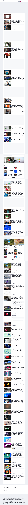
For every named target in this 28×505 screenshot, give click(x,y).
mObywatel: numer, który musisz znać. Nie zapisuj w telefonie (21, 167)
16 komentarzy (13, 190)
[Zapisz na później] (22, 18)
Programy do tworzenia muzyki (6, 487)
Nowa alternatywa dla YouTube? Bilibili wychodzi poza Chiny (17, 194)
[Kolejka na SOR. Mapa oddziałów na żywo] (7, 351)
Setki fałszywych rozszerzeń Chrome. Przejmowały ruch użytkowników (18, 164)
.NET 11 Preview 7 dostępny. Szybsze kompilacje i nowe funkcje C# (16, 423)
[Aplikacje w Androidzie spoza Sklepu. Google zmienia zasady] (7, 139)
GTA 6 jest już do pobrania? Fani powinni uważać (17, 50)
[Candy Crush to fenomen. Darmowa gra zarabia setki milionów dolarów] (7, 373)
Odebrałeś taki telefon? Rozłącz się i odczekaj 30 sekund (17, 412)
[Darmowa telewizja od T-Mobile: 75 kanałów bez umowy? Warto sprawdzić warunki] (7, 329)
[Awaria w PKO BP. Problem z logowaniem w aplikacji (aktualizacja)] (7, 293)
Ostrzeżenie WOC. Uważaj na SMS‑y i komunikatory (16, 282)
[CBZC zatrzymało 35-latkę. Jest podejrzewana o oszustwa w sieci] (7, 111)
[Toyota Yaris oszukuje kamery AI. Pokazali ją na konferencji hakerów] (15, 250)
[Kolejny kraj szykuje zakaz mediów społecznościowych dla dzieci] (7, 27)
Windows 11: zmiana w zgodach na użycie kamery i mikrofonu (17, 298)
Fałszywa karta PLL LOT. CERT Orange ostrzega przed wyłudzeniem (16, 276)
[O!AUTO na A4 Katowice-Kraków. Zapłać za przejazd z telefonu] (15, 253)
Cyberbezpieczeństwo (16, 488)
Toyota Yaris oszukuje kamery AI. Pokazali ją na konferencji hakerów (21, 249)
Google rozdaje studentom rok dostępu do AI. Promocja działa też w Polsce (17, 83)
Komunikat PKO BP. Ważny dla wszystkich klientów (17, 233)
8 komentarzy (13, 435)
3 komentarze (13, 102)
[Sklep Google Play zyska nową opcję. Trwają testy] (7, 460)
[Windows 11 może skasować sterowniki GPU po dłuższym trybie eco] (7, 222)
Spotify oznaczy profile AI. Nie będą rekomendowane (17, 428)
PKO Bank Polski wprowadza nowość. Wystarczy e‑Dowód (16, 362)
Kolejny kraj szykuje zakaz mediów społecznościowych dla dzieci (17, 27)
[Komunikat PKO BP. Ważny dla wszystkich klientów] (7, 233)
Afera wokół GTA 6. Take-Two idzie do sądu (17, 134)
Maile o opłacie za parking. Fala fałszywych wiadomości (10, 256)
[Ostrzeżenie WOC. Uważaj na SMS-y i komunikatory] (7, 282)
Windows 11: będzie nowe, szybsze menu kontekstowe (17, 340)
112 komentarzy (14, 315)
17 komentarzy (13, 402)
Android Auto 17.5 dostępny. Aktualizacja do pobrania (8, 246)
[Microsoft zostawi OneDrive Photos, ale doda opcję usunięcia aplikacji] (7, 439)
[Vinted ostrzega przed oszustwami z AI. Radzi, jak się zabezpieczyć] (7, 72)
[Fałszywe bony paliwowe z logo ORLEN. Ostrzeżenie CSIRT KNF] (15, 174)
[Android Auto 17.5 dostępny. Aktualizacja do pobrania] (9, 242)
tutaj (16, 503)
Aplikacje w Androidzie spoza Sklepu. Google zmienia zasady (17, 139)
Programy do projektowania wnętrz (7, 488)
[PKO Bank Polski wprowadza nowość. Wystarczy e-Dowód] (7, 362)
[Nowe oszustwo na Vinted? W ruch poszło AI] (7, 211)
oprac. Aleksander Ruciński (19, 306)
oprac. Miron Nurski (18, 98)
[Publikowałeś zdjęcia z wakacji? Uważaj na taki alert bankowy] (7, 390)
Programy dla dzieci (5, 490)
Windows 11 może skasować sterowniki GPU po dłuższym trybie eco (16, 222)
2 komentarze (13, 18)
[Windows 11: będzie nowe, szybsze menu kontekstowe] (7, 340)
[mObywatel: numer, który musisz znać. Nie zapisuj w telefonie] (15, 168)
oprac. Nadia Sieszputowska (19, 192)
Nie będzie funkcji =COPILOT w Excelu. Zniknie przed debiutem (17, 128)
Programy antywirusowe (6, 489)
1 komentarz (13, 85)
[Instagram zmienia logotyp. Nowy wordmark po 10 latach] (7, 477)
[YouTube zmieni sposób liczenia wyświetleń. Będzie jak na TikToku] (7, 357)
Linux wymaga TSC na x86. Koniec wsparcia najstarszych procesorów (17, 401)
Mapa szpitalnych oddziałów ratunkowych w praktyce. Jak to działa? (16, 335)
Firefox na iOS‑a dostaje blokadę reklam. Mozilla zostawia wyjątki (17, 384)
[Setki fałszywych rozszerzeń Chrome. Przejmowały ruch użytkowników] (19, 160)
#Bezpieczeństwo (7, 155)
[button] (24, 1)
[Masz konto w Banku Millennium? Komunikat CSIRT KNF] (7, 368)
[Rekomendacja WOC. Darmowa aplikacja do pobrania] (7, 44)
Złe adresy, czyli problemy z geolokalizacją (18, 246)
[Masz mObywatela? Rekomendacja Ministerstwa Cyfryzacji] (7, 314)
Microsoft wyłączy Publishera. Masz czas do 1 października (17, 455)
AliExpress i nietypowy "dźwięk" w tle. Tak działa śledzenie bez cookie (17, 106)
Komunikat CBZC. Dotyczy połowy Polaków (17, 287)
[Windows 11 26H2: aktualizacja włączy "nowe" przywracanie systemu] (15, 171)
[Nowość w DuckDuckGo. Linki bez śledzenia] (7, 471)
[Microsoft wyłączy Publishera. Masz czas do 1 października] (7, 455)
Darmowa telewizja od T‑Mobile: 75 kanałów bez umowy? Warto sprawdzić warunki (17, 329)
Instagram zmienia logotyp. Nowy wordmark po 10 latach (17, 477)
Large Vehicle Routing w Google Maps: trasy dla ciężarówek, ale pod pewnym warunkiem (11, 253)
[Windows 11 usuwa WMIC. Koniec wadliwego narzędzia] (7, 395)
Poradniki (14, 486)
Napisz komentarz (14, 23)
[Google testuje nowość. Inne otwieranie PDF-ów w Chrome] (7, 466)
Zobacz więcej (14, 177)
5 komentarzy (13, 223)
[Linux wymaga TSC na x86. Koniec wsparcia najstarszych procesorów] (7, 401)
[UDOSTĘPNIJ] (23, 18)
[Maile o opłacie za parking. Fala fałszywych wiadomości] (5, 257)
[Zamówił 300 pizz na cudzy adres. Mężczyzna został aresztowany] (7, 55)
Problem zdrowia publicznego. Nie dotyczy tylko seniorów (17, 22)
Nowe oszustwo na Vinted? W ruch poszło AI (17, 211)
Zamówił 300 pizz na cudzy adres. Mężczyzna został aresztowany (17, 55)
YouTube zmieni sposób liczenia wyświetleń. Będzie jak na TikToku (17, 357)
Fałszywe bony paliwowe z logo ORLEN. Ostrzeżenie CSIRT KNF (20, 174)
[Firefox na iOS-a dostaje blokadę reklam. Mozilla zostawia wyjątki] (7, 384)
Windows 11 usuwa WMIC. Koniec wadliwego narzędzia (17, 395)
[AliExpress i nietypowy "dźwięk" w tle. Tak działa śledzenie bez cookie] (7, 106)
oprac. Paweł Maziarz (18, 81)
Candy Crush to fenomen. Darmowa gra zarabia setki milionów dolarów (16, 373)
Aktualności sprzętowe (16, 487)
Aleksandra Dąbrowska (18, 20)
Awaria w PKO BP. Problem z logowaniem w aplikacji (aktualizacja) (16, 293)
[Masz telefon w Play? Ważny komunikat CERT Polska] (7, 434)
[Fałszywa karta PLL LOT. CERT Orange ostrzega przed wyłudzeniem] (7, 276)
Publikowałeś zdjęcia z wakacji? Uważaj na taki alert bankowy (17, 390)
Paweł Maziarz (17, 48)
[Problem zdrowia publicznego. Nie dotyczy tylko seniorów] (7, 22)
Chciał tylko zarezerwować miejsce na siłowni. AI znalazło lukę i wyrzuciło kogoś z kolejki (17, 417)
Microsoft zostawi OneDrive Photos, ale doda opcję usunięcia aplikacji (17, 439)
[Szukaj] (15, 1)
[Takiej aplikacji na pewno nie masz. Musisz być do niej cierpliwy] (7, 346)
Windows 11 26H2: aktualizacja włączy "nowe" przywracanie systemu (21, 171)
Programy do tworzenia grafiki (6, 491)
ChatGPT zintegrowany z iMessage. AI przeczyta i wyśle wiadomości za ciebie (17, 100)
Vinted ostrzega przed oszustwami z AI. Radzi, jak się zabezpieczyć (17, 72)
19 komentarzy (13, 413)
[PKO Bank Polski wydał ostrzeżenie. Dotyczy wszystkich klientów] (7, 78)
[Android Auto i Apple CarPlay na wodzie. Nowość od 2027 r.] (15, 257)
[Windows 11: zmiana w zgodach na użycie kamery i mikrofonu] (7, 298)
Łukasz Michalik (16, 247)
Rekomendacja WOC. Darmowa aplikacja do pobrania (17, 44)
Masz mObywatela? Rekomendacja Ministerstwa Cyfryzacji (17, 314)
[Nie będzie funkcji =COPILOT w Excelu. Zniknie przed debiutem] (7, 128)
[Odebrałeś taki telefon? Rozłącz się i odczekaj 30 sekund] (7, 412)
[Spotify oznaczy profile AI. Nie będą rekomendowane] (7, 428)
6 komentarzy (13, 74)
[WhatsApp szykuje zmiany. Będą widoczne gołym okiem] (7, 216)
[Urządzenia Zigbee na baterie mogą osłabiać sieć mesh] (7, 406)
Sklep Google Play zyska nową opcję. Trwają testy (17, 460)
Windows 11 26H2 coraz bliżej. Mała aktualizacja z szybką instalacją (17, 16)
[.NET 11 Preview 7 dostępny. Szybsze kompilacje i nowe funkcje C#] (7, 423)
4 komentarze (13, 184)
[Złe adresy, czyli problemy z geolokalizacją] (19, 242)
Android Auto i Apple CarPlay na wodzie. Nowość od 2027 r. (20, 256)
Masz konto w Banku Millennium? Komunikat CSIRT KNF (17, 368)
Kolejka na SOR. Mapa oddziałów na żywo (17, 351)
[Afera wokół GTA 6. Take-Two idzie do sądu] (7, 134)
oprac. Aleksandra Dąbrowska (19, 214)
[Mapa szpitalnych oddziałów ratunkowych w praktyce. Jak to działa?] (7, 335)
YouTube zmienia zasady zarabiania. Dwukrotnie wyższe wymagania (17, 445)
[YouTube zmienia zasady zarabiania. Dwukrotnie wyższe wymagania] (7, 445)
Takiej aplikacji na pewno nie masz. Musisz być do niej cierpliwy (17, 346)
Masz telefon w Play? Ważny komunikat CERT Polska (16, 434)
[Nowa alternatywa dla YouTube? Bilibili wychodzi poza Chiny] (7, 194)
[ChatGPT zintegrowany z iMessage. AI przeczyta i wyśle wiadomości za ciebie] (7, 100)
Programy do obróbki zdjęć (6, 486)
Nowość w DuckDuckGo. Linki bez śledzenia (17, 471)
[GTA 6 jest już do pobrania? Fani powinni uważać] (7, 50)
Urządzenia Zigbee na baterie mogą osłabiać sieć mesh (16, 406)
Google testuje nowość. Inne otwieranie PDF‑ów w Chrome (16, 466)
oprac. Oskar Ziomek (18, 42)
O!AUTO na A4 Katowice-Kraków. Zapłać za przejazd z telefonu (20, 253)
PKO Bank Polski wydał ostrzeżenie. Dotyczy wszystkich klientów (17, 78)
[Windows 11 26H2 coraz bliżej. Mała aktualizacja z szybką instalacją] (7, 16)
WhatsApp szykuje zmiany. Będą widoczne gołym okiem (17, 216)
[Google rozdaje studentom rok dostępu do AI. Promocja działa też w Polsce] (7, 83)
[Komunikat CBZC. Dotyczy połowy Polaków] (7, 287)
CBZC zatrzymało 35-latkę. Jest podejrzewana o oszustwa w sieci (10, 171)
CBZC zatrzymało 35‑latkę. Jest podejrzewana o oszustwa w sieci (17, 111)
